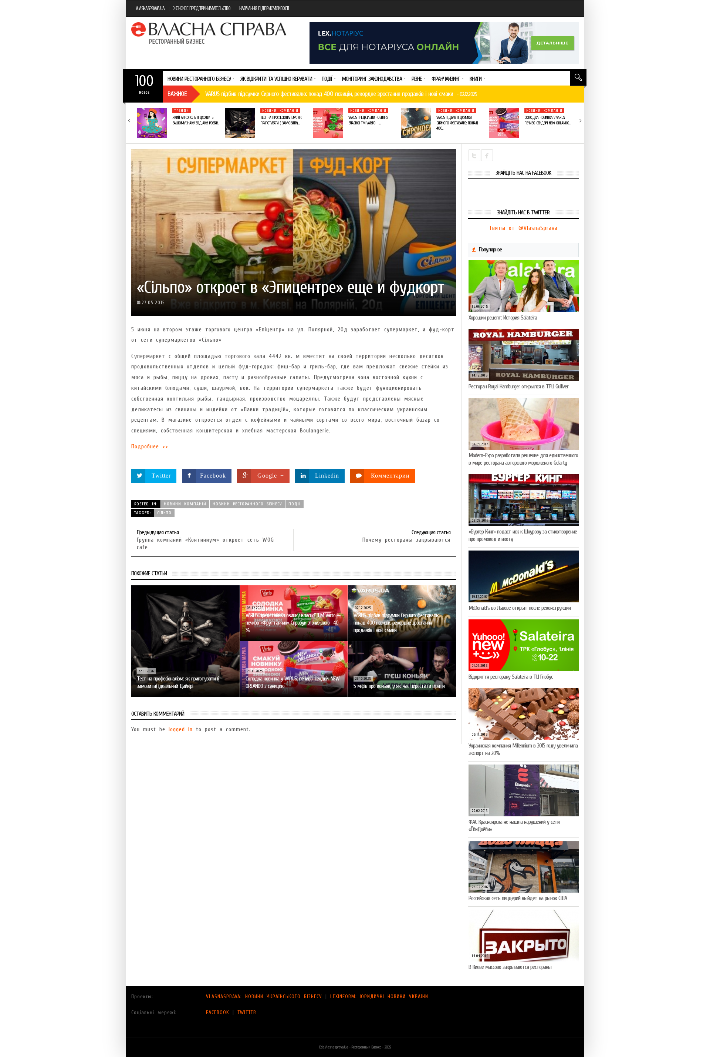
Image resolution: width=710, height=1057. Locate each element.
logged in (181, 729)
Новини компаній (280, 110)
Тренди (181, 110)
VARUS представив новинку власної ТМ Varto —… (368, 120)
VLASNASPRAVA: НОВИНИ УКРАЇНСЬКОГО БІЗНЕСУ (264, 996)
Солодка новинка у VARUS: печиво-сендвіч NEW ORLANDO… (547, 120)
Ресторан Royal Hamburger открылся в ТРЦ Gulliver (518, 386)
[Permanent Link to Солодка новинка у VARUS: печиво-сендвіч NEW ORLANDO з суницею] (504, 123)
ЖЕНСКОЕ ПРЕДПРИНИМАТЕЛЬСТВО (201, 8)
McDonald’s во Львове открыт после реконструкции (520, 608)
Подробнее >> (149, 446)
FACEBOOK (217, 1012)
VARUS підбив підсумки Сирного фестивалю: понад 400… (457, 123)
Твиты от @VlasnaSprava (523, 228)
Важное (177, 94)
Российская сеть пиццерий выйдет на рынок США (518, 898)
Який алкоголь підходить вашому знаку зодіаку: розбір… (195, 120)
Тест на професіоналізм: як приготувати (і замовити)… (280, 120)
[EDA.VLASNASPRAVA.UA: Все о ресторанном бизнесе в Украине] (209, 33)
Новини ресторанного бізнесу (247, 503)
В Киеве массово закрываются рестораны (510, 967)
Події (294, 503)
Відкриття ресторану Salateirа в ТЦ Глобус (511, 676)
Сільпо (164, 512)
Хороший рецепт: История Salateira (503, 317)
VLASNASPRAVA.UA (150, 8)
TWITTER (246, 1012)
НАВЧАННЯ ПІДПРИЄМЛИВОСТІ (264, 8)
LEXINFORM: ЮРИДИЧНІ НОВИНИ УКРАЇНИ (379, 996)
